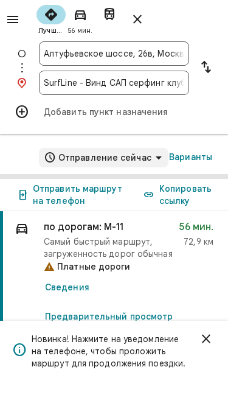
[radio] (51, 18)
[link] (114, 296)
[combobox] (114, 53)
